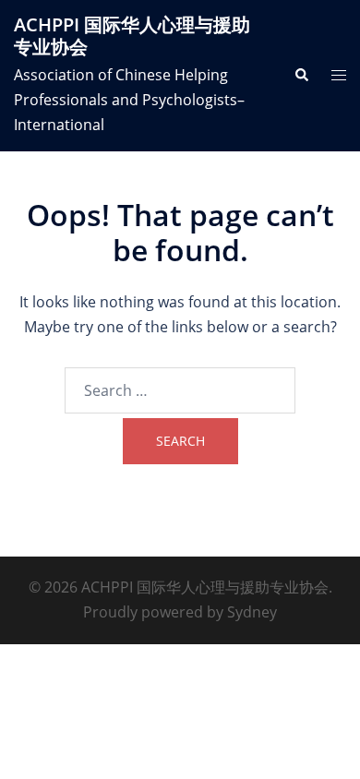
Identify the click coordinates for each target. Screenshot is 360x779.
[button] (301, 75)
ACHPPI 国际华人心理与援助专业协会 (132, 35)
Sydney (252, 612)
